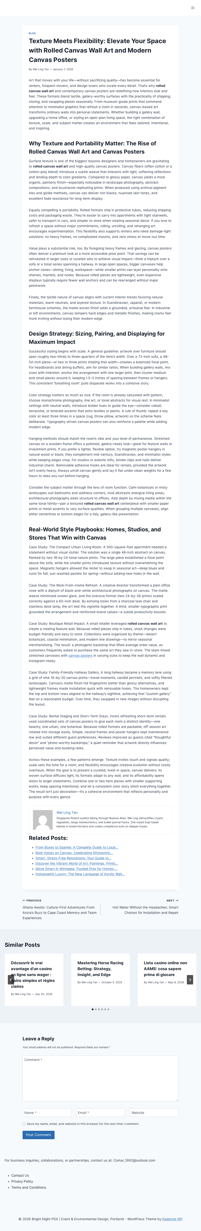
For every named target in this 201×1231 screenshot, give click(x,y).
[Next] (190, 979)
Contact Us (20, 1175)
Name (30, 1113)
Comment (33, 1060)
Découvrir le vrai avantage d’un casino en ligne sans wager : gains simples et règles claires (33, 975)
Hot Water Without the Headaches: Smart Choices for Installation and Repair (145, 907)
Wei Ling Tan (41, 69)
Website (138, 1113)
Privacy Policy (22, 1181)
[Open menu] (192, 8)
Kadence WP (172, 1219)
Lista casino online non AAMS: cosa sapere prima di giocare (165, 969)
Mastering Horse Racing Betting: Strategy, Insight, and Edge (100, 969)
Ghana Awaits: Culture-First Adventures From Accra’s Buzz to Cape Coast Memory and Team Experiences (60, 909)
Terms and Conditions (28, 1187)
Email (83, 1113)
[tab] (93, 1009)
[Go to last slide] (11, 979)
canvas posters (80, 655)
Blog (32, 33)
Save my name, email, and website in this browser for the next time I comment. (83, 1124)
